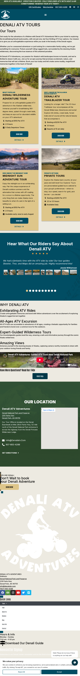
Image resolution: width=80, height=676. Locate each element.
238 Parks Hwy (8, 415)
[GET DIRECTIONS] (18, 453)
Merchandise (48, 7)
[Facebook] (70, 7)
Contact (4, 628)
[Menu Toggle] (45, 15)
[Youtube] (18, 592)
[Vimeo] (28, 592)
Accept (59, 672)
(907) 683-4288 (6, 589)
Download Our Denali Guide (24, 643)
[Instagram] (78, 7)
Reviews (4, 616)
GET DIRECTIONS (9, 453)
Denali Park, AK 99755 (11, 418)
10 (55, 291)
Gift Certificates (35, 7)
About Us (4, 612)
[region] (40, 667)
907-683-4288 (61, 7)
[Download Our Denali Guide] (2, 643)
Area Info (4, 624)
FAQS (3, 607)
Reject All (21, 672)
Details (17, 140)
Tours (3, 603)
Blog (3, 620)
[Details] (23, 140)
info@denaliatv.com (8, 586)
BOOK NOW (9, 487)
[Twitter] (23, 592)
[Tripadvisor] (74, 7)
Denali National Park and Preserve (15, 413)
